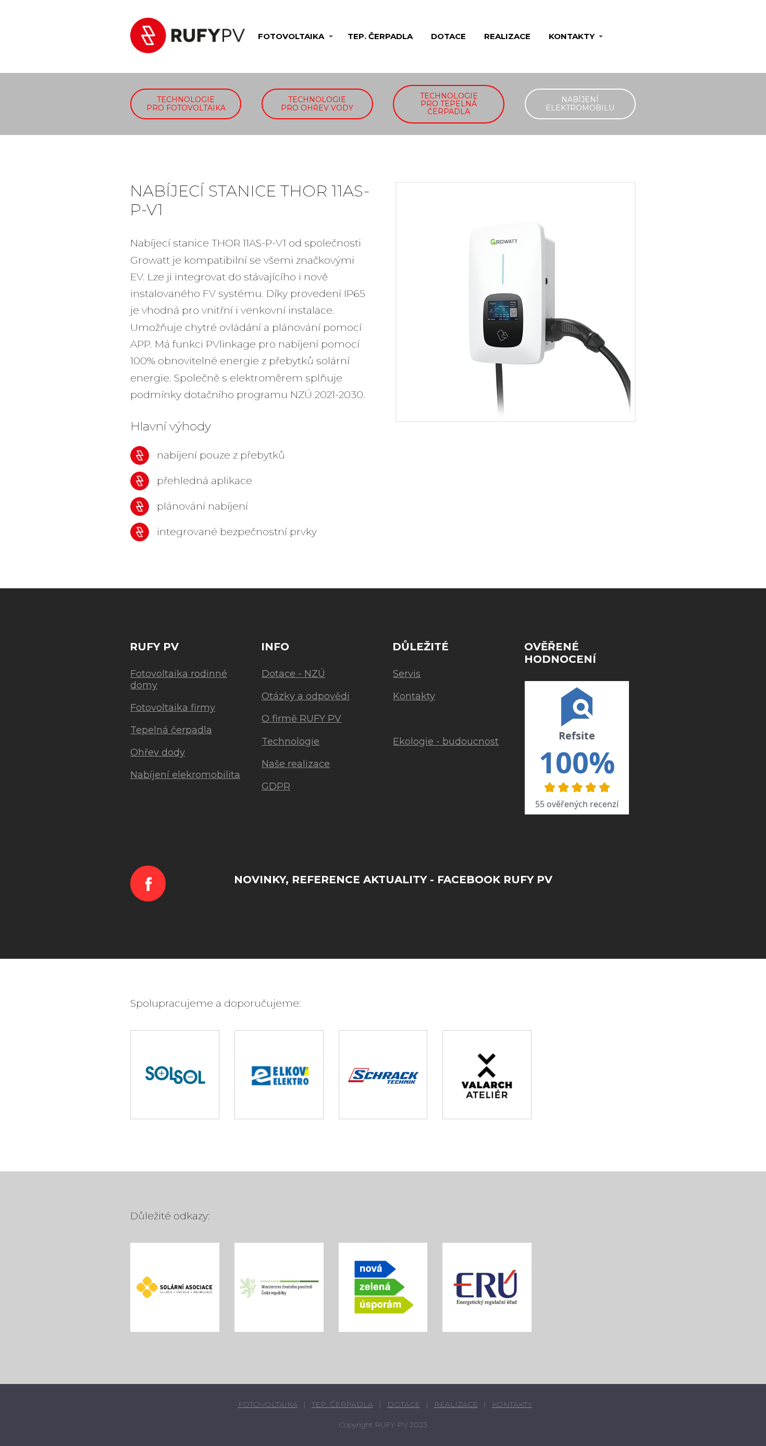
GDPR (276, 786)
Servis (407, 673)
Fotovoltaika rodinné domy (178, 679)
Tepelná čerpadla (171, 730)
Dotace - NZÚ (293, 673)
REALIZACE (507, 36)
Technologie (290, 741)
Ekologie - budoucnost (446, 741)
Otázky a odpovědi (306, 696)
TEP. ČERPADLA (380, 36)
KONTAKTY (572, 36)
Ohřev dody (157, 752)
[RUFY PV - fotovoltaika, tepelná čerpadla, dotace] (187, 36)
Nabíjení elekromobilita (185, 775)
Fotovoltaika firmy (172, 707)
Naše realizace (296, 764)
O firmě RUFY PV (301, 718)
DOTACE (448, 36)
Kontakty (414, 696)
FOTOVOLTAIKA (291, 36)
